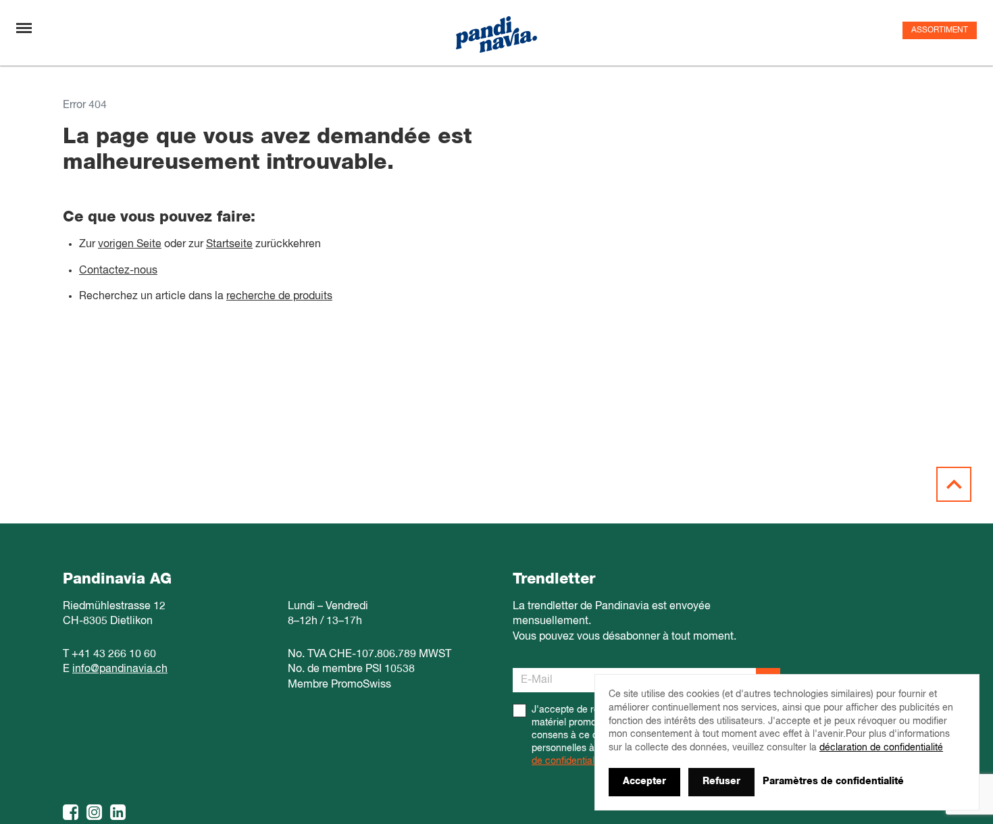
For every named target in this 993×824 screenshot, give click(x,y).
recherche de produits (279, 296)
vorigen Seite (129, 244)
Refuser (721, 781)
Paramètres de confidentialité (833, 781)
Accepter (644, 781)
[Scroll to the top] (953, 484)
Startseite (229, 244)
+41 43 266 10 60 (114, 654)
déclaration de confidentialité (881, 747)
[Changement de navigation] (24, 28)
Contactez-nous (118, 270)
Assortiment (939, 30)
